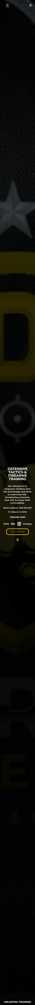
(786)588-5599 (17, 517)
